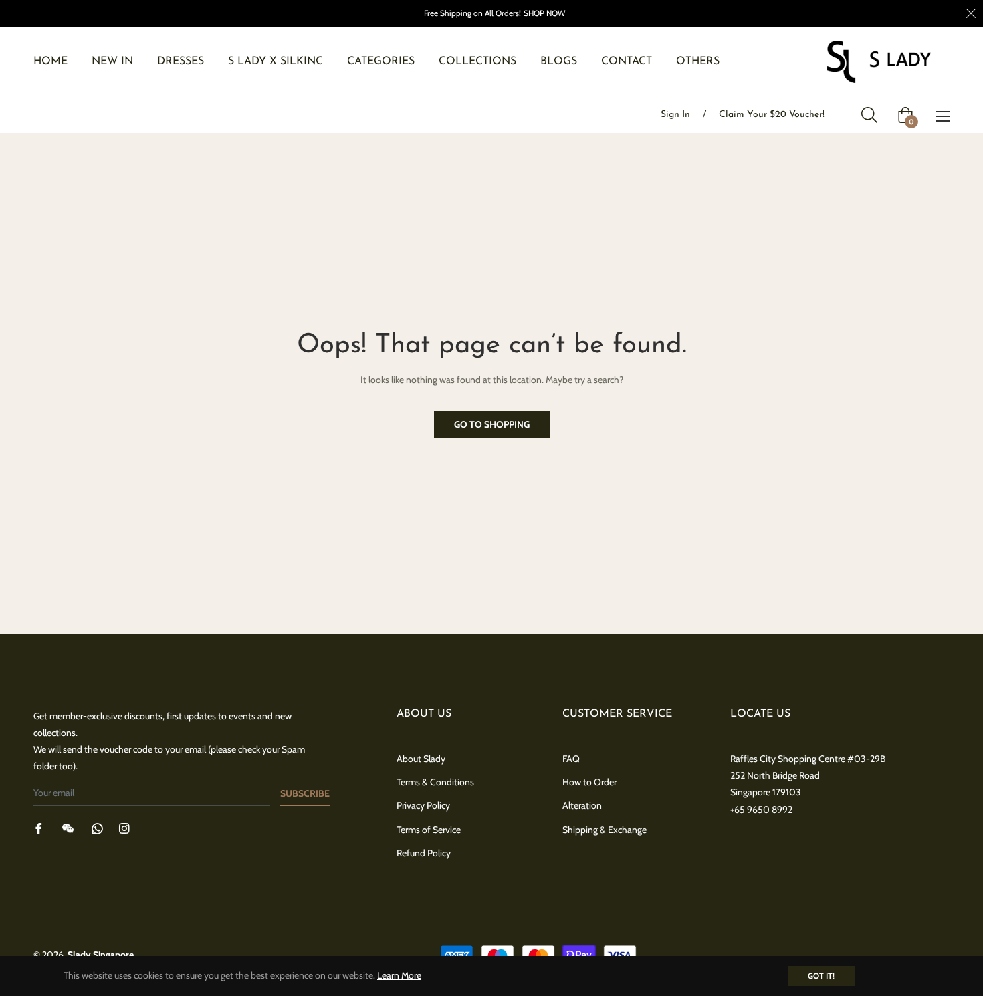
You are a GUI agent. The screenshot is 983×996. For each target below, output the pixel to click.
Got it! (821, 976)
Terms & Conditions (435, 782)
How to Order (589, 782)
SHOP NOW (544, 13)
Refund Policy (424, 853)
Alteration (582, 805)
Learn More (399, 975)
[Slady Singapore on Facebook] (38, 828)
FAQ (571, 759)
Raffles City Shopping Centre (787, 759)
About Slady (421, 759)
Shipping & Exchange (604, 830)
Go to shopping (492, 424)
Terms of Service (429, 830)
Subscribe (305, 793)
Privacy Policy (423, 805)
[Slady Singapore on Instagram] (124, 828)
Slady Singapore (101, 955)
